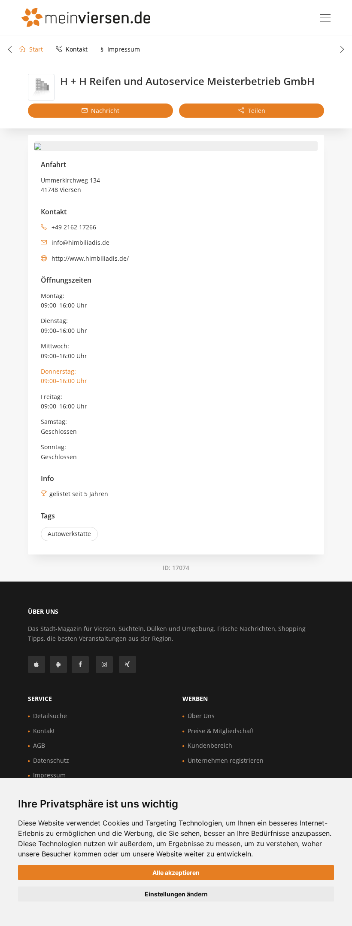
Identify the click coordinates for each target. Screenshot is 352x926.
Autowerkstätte (69, 534)
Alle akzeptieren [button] (176, 872)
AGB (39, 745)
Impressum (120, 49)
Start (35, 49)
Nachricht (104, 111)
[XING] (127, 664)
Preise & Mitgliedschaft (221, 731)
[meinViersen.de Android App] (58, 664)
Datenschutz (51, 760)
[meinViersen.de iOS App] (36, 664)
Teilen (255, 111)
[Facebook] (80, 664)
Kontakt (76, 49)
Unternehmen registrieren (226, 760)
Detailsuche (50, 716)
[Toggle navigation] (325, 18)
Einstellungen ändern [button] (176, 894)
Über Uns (201, 716)
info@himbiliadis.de (79, 242)
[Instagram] (104, 664)
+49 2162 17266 (73, 227)
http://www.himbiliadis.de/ (89, 258)
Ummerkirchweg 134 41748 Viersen (70, 185)
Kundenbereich (210, 745)
